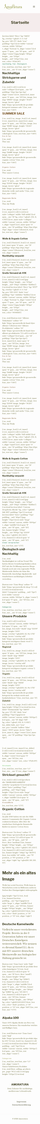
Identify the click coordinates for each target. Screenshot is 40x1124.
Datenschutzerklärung (21, 1105)
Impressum (21, 1102)
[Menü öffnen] (35, 6)
